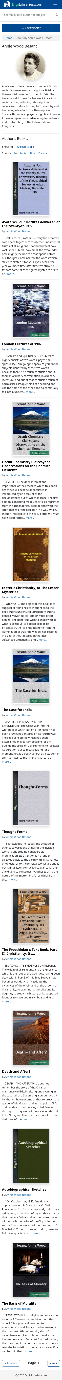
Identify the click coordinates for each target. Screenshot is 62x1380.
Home (8, 38)
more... (11, 274)
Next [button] (52, 1363)
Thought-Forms (14, 831)
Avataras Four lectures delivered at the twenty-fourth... (31, 224)
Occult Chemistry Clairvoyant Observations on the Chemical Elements (26, 466)
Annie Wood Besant (18, 231)
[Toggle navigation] (55, 4)
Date (41, 153)
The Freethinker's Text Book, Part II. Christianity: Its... (29, 951)
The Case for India (17, 709)
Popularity (20, 153)
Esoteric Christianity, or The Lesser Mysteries (30, 590)
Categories (32, 28)
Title (32, 153)
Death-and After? (16, 1071)
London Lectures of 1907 (21, 344)
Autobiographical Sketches (24, 1189)
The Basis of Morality (19, 1303)
